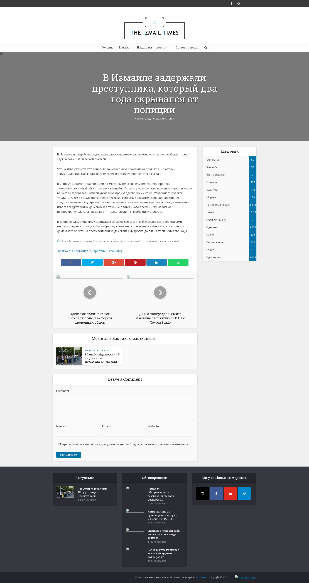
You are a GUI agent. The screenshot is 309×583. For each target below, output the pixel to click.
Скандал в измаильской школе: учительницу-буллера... (164, 534)
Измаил (64, 251)
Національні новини (152, 47)
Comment (62, 391)
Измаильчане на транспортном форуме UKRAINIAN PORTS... (162, 515)
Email (107, 426)
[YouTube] (230, 493)
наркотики (99, 251)
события (116, 251)
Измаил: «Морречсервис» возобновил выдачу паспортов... (161, 494)
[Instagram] (202, 493)
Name (61, 426)
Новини (89, 350)
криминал (81, 251)
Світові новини (187, 47)
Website (153, 426)
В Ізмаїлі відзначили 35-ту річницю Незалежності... (92, 492)
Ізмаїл (124, 47)
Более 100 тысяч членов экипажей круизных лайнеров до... (163, 553)
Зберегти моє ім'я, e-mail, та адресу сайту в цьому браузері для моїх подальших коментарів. (124, 444)
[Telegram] (244, 493)
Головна (108, 47)
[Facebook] (216, 493)
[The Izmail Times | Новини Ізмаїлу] (154, 32)
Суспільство (102, 350)
